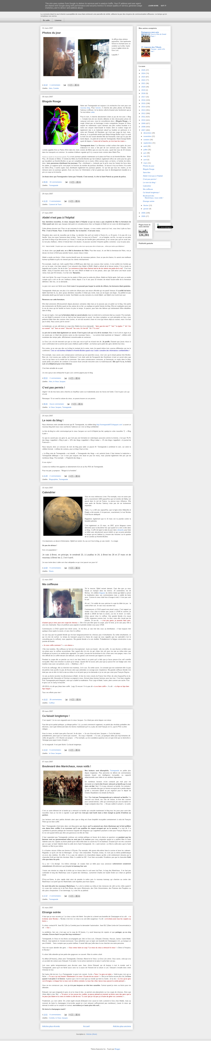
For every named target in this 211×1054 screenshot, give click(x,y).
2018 (143, 93)
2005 (143, 216)
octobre (146, 140)
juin (145, 153)
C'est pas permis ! (53, 387)
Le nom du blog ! (52, 420)
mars (145, 163)
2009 (143, 123)
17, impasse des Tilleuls (151, 47)
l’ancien (98, 108)
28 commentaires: (56, 699)
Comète (56, 88)
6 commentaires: (56, 750)
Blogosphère (53, 479)
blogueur (102, 593)
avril (145, 160)
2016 (143, 100)
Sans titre (146, 172)
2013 (143, 110)
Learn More (153, 6)
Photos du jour (51, 32)
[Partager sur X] (73, 85)
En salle (46, 20)
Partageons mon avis (150, 32)
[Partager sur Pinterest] (78, 85)
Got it (163, 6)
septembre (147, 143)
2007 (143, 130)
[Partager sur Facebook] (76, 85)
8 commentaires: (56, 1015)
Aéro (50, 88)
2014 (143, 107)
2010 (143, 120)
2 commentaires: (55, 201)
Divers (51, 571)
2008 (143, 127)
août (145, 146)
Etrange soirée (51, 912)
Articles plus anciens (122, 1026)
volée (93, 112)
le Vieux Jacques (59, 381)
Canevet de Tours (55, 204)
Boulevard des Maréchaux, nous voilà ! (66, 766)
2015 (143, 103)
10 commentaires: (56, 182)
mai (145, 156)
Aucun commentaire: (57, 404)
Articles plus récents (51, 1026)
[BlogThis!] (71, 85)
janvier (146, 209)
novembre (147, 136)
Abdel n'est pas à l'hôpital (58, 217)
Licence (58, 20)
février (146, 205)
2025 (143, 70)
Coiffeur (52, 703)
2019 (143, 90)
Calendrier (48, 492)
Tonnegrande (53, 185)
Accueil (86, 1026)
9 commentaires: (56, 568)
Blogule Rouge (51, 101)
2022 (143, 80)
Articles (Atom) (91, 1034)
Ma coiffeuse (50, 584)
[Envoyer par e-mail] (69, 85)
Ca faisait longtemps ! (56, 715)
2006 (143, 213)
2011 (143, 117)
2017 (143, 97)
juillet (145, 150)
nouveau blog (85, 108)
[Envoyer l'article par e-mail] (64, 85)
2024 (143, 73)
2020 (143, 87)
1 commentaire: (55, 85)
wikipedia (120, 530)
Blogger (117, 1049)
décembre (147, 133)
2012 (143, 113)
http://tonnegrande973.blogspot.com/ (109, 425)
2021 (143, 83)
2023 (143, 77)
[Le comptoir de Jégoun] (158, 225)
